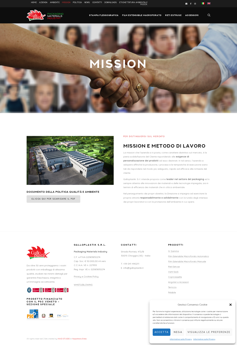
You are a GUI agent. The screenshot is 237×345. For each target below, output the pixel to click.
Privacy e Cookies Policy (86, 276)
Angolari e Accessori (178, 282)
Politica (77, 3)
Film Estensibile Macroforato (142, 15)
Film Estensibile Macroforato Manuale (187, 261)
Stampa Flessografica (103, 15)
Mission (66, 3)
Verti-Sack (173, 271)
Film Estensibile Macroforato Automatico (188, 256)
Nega (178, 332)
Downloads (110, 3)
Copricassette (175, 277)
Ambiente (55, 3)
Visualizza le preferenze (209, 332)
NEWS (87, 3)
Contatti (97, 3)
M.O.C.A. (144, 4)
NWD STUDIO (64, 338)
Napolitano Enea (79, 338)
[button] (230, 304)
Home (34, 3)
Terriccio (172, 287)
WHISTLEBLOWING (83, 284)
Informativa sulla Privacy (181, 339)
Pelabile (172, 292)
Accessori (192, 15)
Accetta (161, 332)
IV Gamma (173, 251)
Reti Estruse (173, 15)
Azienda (43, 3)
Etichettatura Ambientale (133, 3)
